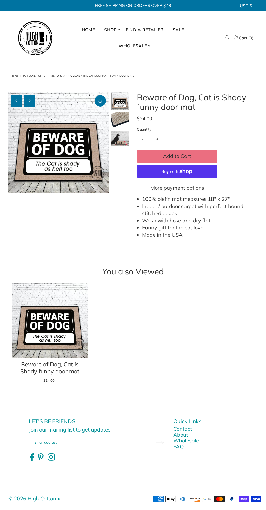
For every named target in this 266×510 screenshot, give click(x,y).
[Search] (227, 37)
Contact (182, 429)
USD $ (246, 5)
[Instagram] (51, 457)
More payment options (177, 187)
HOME (88, 29)
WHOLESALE (133, 45)
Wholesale (186, 440)
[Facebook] (32, 457)
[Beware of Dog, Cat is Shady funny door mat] (50, 320)
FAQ (178, 446)
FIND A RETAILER (145, 29)
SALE (178, 29)
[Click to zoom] (100, 101)
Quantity (144, 129)
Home (14, 75)
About (180, 435)
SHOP (110, 29)
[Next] (29, 101)
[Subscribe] (160, 442)
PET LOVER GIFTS (34, 75)
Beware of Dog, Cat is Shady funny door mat (49, 368)
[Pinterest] (41, 457)
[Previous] (16, 101)
